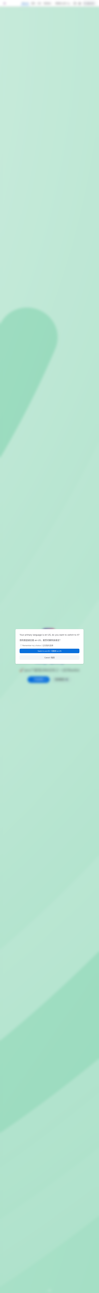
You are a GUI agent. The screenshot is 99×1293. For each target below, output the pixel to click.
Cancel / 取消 (49, 658)
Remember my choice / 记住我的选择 (37, 645)
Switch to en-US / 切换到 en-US (49, 651)
